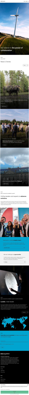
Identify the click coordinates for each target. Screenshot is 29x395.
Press (1, 377)
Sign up (2, 347)
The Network (24, 312)
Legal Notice (2, 370)
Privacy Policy (3, 372)
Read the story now (4, 106)
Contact (2, 368)
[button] (24, 1)
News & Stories (3, 379)
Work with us (2, 380)
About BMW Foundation (7, 247)
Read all (25, 65)
